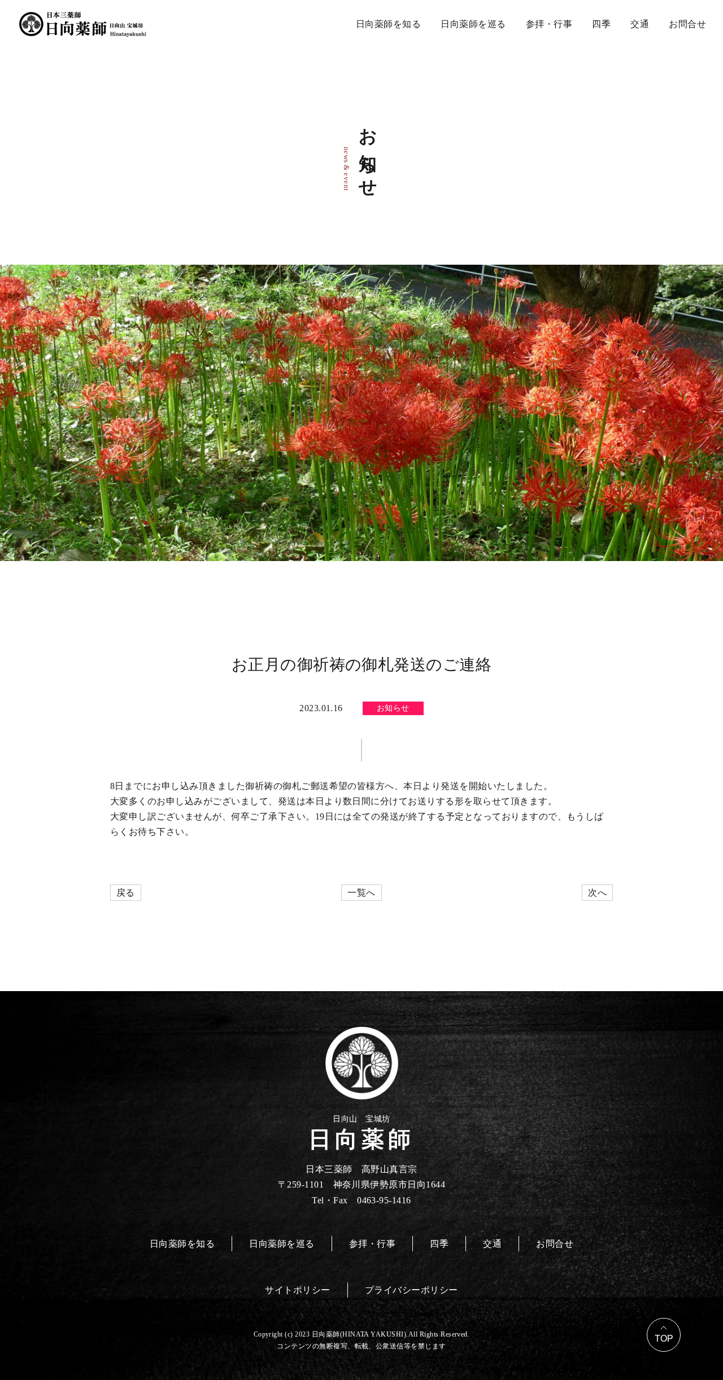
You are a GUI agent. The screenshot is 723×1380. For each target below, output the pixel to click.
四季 (601, 24)
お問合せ (687, 24)
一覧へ (361, 892)
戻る (125, 892)
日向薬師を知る (388, 24)
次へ (597, 892)
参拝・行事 (549, 24)
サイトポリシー (297, 1290)
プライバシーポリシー (411, 1290)
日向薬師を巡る (473, 24)
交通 (639, 24)
